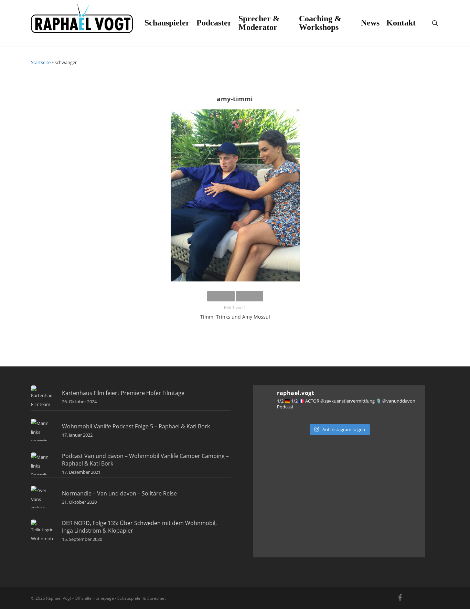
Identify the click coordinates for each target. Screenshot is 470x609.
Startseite (41, 62)
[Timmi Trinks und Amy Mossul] (235, 196)
